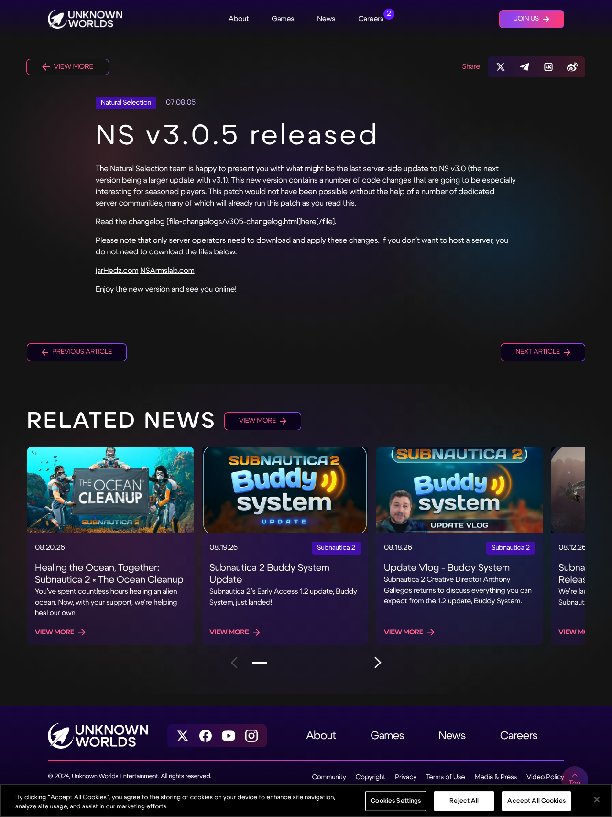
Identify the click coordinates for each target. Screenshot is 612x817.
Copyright (371, 777)
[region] (306, 800)
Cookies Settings (396, 801)
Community (329, 777)
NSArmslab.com (167, 270)
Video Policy (545, 777)
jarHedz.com (117, 270)
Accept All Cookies (536, 801)
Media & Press (495, 777)
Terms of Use (445, 777)
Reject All (464, 801)
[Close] (596, 799)
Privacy (405, 777)
